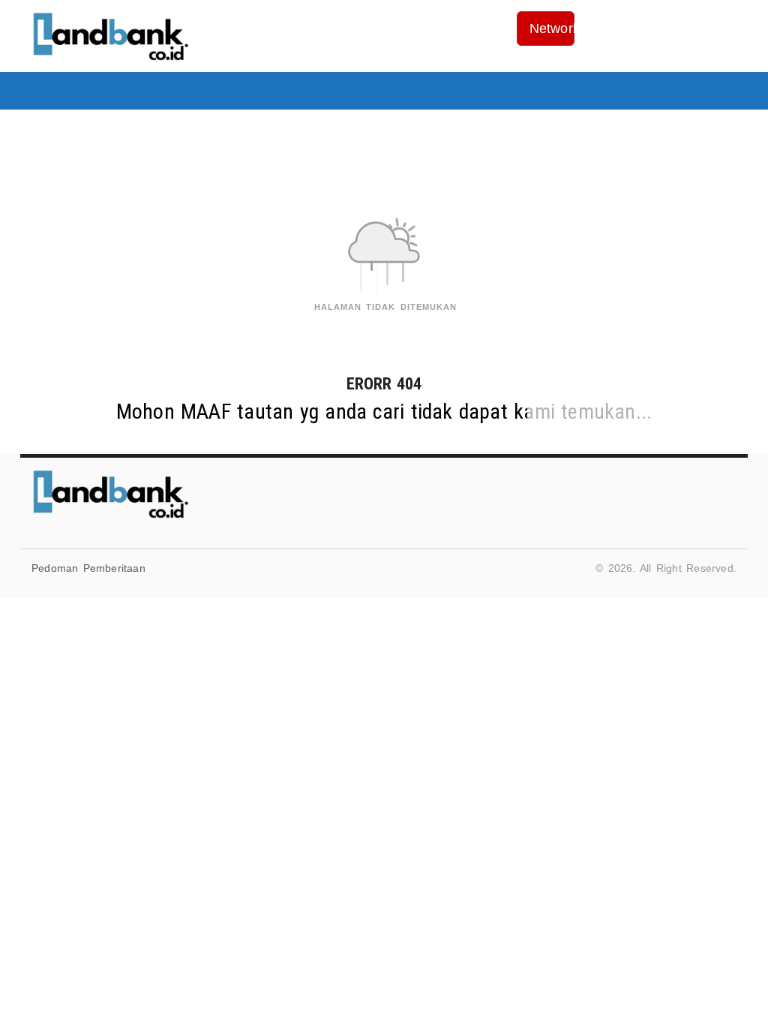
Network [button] (552, 28)
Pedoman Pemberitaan (89, 568)
